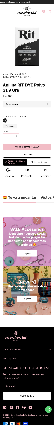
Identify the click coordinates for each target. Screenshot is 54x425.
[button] (43, 11)
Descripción (12, 104)
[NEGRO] (5, 121)
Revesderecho (16, 415)
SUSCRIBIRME (27, 396)
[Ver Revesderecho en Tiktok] (11, 407)
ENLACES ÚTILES (10, 359)
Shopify (9, 418)
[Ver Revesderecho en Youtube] (30, 407)
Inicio (5, 74)
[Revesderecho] (27, 11)
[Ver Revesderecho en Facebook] (18, 407)
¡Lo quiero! (27, 253)
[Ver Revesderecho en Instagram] (5, 407)
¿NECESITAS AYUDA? (12, 349)
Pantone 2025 (17, 74)
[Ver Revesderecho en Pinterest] (24, 407)
